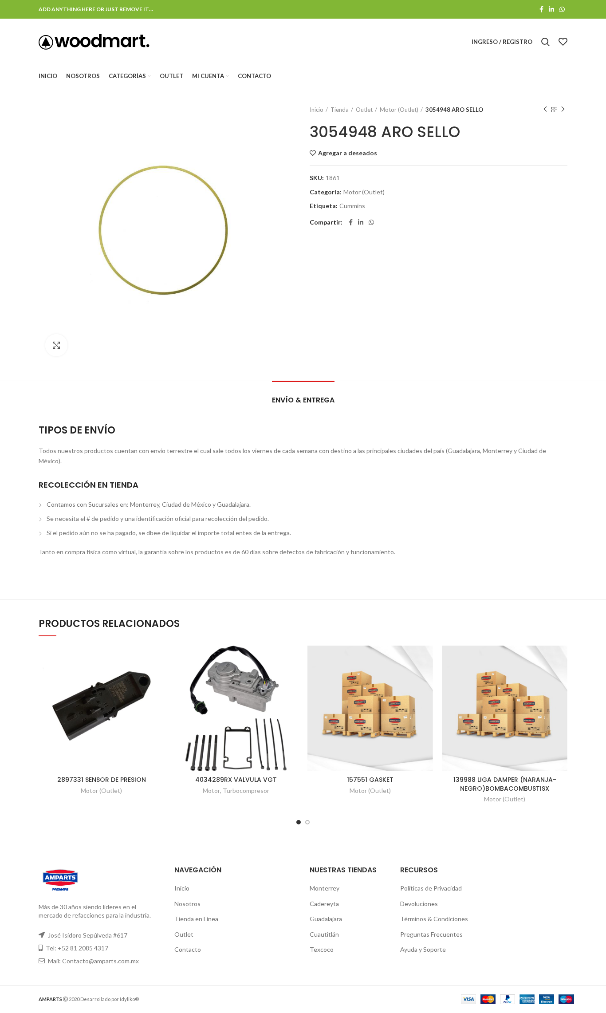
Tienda (340, 109)
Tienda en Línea (196, 918)
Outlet (364, 109)
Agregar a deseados (347, 153)
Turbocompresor (246, 790)
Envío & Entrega (303, 400)
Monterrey (324, 888)
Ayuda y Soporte (423, 949)
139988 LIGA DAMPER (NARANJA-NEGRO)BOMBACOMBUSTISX (504, 784)
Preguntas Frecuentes (431, 934)
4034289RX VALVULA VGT (236, 779)
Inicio (316, 109)
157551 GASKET (370, 779)
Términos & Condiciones (434, 918)
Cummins (352, 205)
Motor (211, 790)
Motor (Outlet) (399, 109)
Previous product (545, 109)
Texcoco (322, 949)
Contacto (187, 949)
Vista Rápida (157, 680)
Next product (563, 109)
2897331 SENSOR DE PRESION (101, 779)
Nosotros (187, 903)
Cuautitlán (324, 934)
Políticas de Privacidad (431, 888)
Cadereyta (324, 903)
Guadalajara (326, 918)
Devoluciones (419, 903)
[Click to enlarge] (56, 345)
